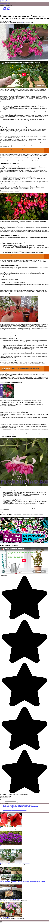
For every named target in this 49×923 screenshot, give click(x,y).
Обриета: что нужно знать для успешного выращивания (12, 845)
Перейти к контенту (4, 0)
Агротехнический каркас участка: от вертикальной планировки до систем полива (20, 806)
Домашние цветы (6, 7)
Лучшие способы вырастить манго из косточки (10, 899)
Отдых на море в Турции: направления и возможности (14, 810)
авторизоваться (22, 799)
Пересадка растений (4, 917)
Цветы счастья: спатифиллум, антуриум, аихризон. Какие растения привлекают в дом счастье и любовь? (23, 881)
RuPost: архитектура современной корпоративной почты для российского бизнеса (20, 808)
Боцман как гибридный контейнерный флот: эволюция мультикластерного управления (22, 807)
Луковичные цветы (4, 827)
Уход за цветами (6, 9)
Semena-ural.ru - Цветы (5, 3)
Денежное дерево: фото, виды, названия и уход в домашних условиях (15, 863)
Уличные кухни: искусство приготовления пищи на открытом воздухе (18, 805)
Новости (4, 10)
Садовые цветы (6, 8)
